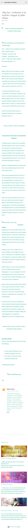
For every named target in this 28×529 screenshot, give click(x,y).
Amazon (6, 125)
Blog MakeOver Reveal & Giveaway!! (9, 511)
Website (19, 329)
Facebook (17, 326)
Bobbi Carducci (11, 389)
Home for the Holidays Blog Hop (8, 458)
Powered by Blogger (14, 527)
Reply (8, 412)
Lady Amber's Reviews (10, 2)
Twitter (23, 326)
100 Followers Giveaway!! (6, 484)
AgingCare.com (6, 316)
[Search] (26, 2)
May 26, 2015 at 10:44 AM (12, 391)
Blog (15, 329)
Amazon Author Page (8, 326)
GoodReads (21, 125)
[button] (3, 24)
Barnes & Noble (13, 125)
